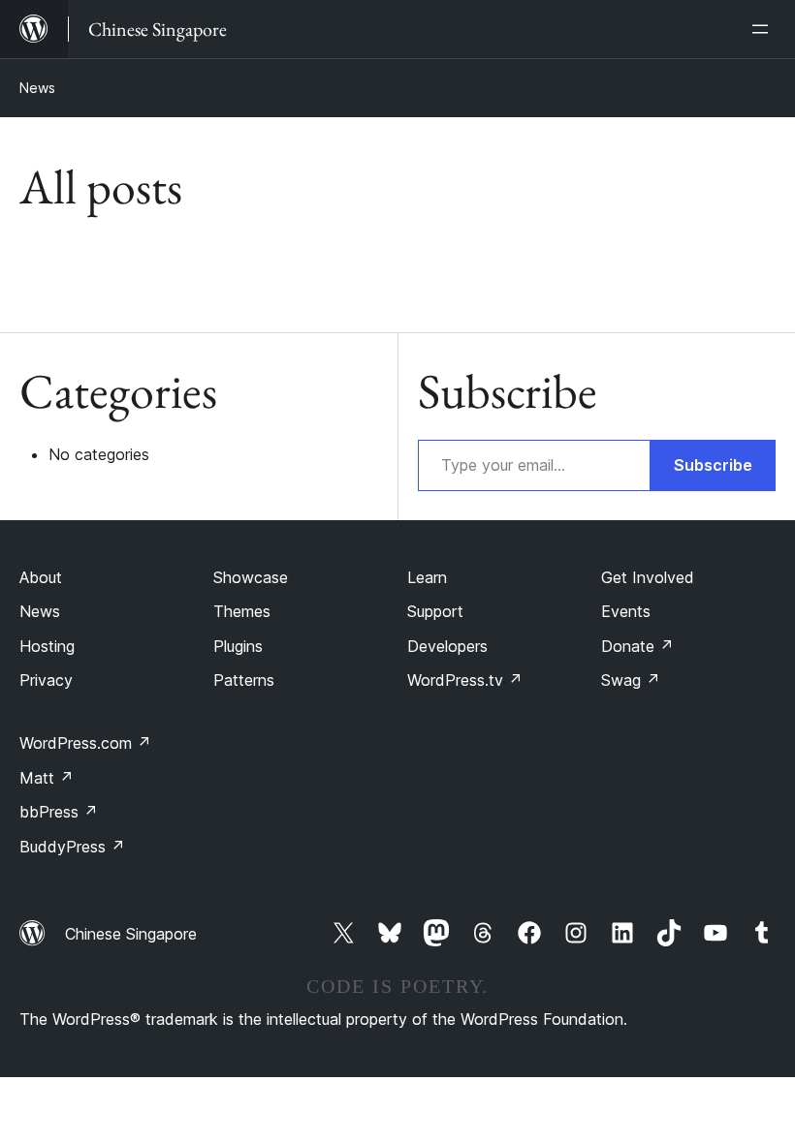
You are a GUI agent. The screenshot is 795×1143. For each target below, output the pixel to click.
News (37, 87)
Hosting (47, 646)
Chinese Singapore (131, 933)
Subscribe (713, 465)
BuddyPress (72, 846)
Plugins (238, 646)
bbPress (58, 811)
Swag (630, 680)
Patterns (243, 680)
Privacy (46, 680)
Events (626, 611)
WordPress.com (85, 743)
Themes (241, 611)
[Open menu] (764, 29)
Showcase (250, 577)
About (40, 577)
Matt (46, 778)
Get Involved (647, 577)
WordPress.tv (465, 680)
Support (435, 611)
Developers (447, 646)
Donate (637, 646)
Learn (427, 577)
